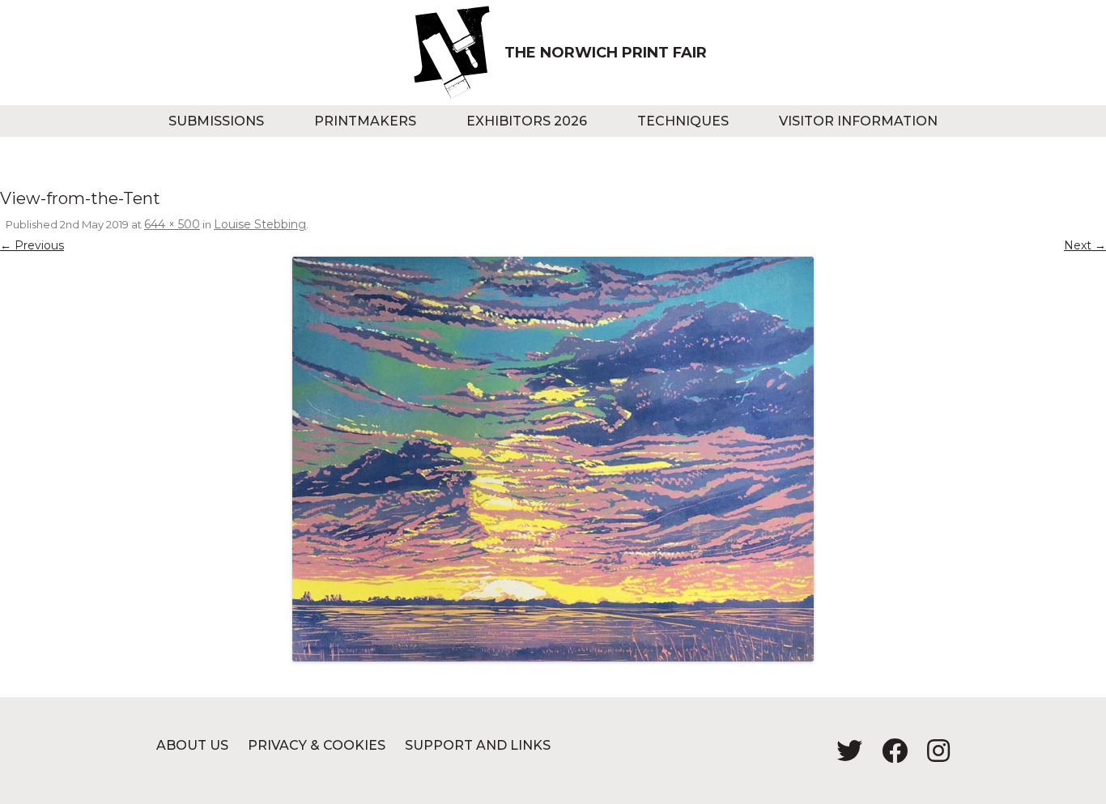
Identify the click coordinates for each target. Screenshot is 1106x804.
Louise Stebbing (260, 224)
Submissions (216, 121)
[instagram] (930, 756)
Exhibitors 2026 (526, 121)
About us (192, 745)
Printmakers (365, 121)
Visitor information (858, 121)
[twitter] (843, 756)
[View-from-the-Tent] (553, 459)
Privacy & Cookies (316, 745)
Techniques (683, 121)
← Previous (32, 245)
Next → (1085, 245)
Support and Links (478, 745)
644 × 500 (172, 224)
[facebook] (888, 756)
